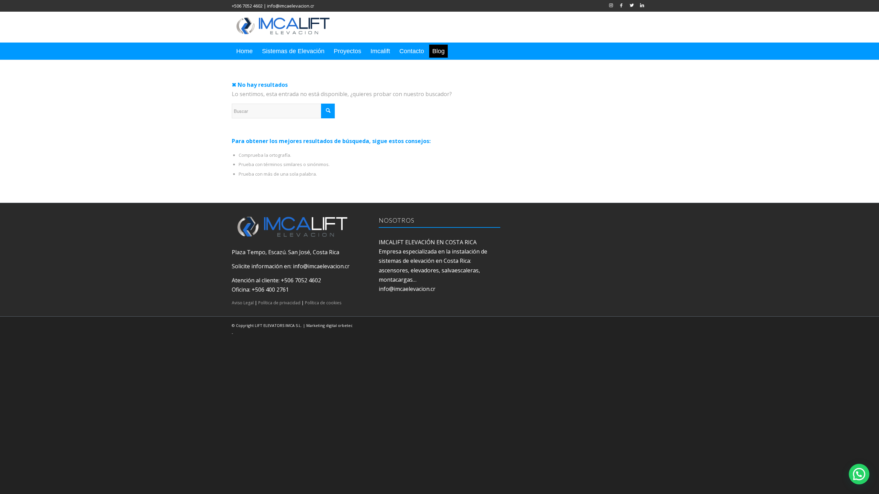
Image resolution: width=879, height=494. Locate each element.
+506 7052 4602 (247, 6)
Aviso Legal (243, 303)
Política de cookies (323, 303)
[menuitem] (244, 51)
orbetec (345, 325)
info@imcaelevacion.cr (290, 6)
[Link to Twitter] (632, 5)
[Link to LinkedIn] (642, 5)
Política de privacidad (279, 303)
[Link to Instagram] (611, 5)
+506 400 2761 (270, 289)
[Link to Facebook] (621, 5)
